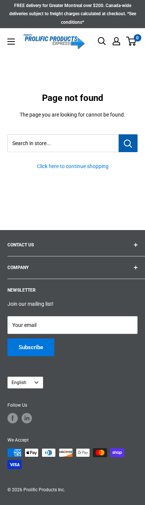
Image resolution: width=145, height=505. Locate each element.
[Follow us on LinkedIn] (27, 418)
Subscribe (31, 347)
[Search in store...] (128, 143)
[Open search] (102, 41)
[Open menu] (11, 42)
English (19, 382)
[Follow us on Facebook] (12, 418)
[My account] (116, 41)
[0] (131, 41)
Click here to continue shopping (73, 166)
